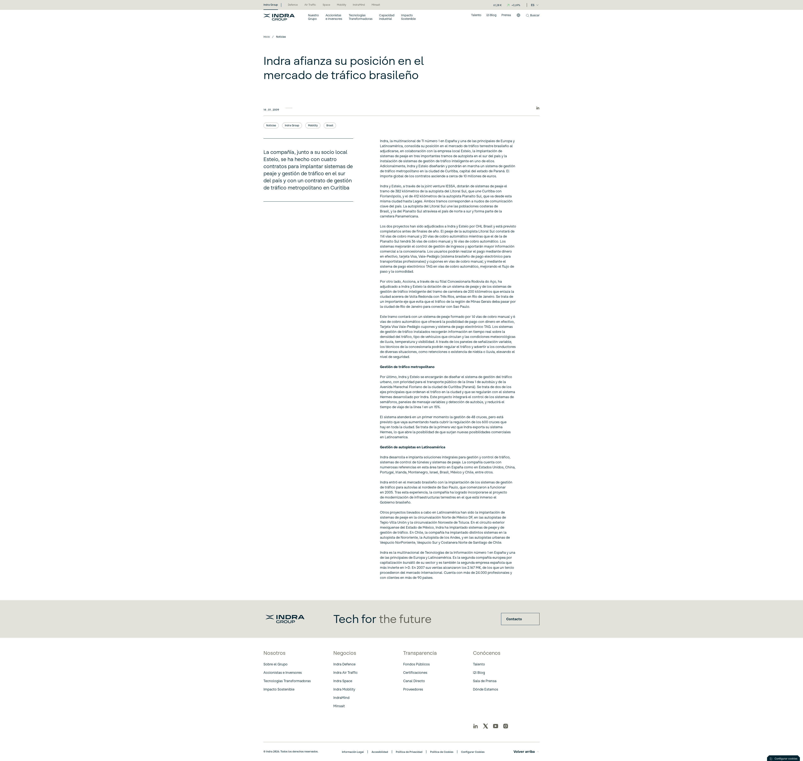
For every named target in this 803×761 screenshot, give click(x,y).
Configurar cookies (786, 758)
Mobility (313, 125)
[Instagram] (505, 726)
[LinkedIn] (475, 726)
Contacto (514, 619)
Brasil (329, 125)
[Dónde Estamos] (518, 16)
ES (532, 5)
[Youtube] (495, 726)
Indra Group (292, 125)
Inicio (266, 36)
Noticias (271, 125)
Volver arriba (524, 751)
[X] (485, 726)
